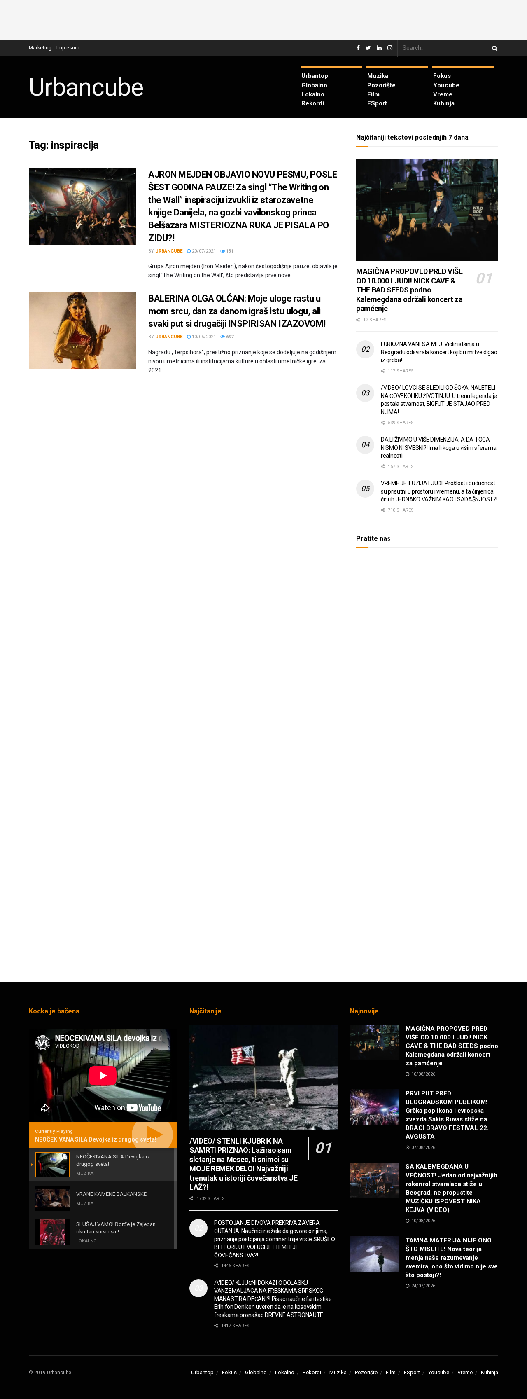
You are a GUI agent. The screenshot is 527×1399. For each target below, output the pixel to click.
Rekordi (312, 103)
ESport (377, 103)
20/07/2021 (203, 251)
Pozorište (381, 85)
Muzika (377, 76)
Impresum (67, 48)
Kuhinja (444, 103)
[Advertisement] (263, 18)
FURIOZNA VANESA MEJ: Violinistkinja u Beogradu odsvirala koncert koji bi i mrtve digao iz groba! (439, 352)
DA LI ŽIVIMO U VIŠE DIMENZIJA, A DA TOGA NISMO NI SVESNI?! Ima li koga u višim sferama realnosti (438, 447)
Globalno (314, 85)
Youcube (446, 85)
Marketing (40, 48)
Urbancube (86, 87)
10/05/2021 (203, 336)
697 (229, 336)
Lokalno (312, 94)
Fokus (442, 76)
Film (373, 94)
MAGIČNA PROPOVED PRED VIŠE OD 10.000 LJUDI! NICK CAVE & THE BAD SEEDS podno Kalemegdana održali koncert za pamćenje (409, 290)
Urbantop (314, 76)
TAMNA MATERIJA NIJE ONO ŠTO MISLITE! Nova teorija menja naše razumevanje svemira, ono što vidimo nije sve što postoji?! (452, 1258)
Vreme (442, 94)
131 (229, 251)
